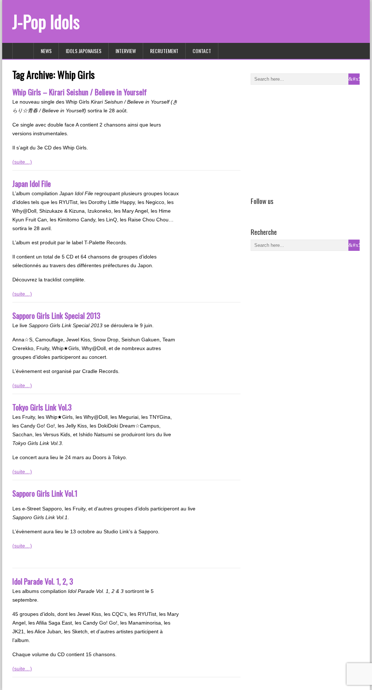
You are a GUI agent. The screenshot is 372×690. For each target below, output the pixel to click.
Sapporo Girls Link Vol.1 (44, 493)
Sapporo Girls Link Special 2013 (56, 315)
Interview (126, 51)
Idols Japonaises (83, 51)
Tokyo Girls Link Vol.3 (42, 407)
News (46, 51)
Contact (202, 51)
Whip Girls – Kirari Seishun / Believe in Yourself (79, 91)
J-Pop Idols (46, 21)
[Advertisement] (305, 139)
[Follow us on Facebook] (255, 211)
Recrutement (164, 51)
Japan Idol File (31, 183)
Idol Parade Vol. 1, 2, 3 (42, 581)
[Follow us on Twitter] (265, 211)
